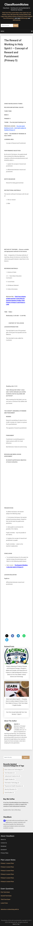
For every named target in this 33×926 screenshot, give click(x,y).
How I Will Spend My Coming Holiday (17, 14)
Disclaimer (3, 846)
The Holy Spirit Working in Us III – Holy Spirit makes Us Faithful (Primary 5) (15, 128)
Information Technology (11, 782)
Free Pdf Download (8, 18)
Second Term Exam (6, 895)
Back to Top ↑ (16, 924)
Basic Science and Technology (13, 769)
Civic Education (9, 773)
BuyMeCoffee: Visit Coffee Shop (12, 810)
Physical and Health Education (13, 786)
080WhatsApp (24, 18)
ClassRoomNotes (16, 4)
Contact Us (4, 843)
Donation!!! (4, 849)
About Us (3, 839)
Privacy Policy (4, 853)
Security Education (10, 789)
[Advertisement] (16, 81)
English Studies (9, 779)
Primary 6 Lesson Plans (7, 881)
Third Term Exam (5, 899)
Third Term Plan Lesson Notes (10, 12)
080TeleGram (16, 20)
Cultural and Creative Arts (12, 776)
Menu (2, 31)
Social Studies (9, 792)
